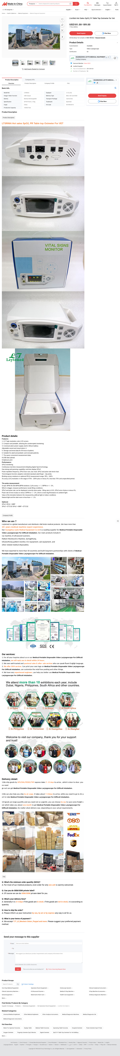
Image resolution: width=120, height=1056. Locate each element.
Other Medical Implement (31, 1014)
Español (22, 1044)
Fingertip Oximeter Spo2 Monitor (26, 1032)
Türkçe (96, 1044)
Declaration (79, 1048)
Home (3, 13)
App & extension (96, 9)
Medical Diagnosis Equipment (37, 13)
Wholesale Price (63, 1042)
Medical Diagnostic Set (89, 1014)
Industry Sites (72, 1042)
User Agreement (70, 1048)
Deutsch (57, 1044)
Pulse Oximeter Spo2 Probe (94, 1028)
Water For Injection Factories (11, 1028)
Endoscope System (65, 988)
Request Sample (100, 37)
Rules (116, 9)
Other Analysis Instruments (50, 1014)
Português (28, 1044)
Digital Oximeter (44, 1032)
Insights (107, 1042)
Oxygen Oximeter (8, 1032)
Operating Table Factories (60, 1028)
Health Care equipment (66, 995)
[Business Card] (115, 88)
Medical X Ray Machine (66, 991)
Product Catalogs (28, 984)
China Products (23, 1042)
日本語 (80, 1044)
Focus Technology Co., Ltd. (48, 1048)
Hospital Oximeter (77, 1028)
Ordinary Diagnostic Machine (97, 995)
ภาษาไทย (90, 1044)
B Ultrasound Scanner (37, 991)
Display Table (28, 1028)
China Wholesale (52, 1042)
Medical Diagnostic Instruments (12, 1019)
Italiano (51, 1044)
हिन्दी (85, 1044)
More (3, 1036)
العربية (70, 1044)
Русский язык (43, 1044)
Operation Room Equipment (39, 988)
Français (35, 1044)
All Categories (8, 9)
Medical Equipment (23, 13)
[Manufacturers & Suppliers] (12, 4)
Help (85, 9)
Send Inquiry (81, 33)
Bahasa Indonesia (112, 1044)
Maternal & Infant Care (37, 995)
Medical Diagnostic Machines (70, 1014)
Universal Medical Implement (11, 1014)
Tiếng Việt (102, 1044)
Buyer (77, 9)
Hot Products (14, 1042)
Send (17, 969)
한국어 (75, 1044)
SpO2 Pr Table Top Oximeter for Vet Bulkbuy (65, 1032)
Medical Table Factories (42, 1028)
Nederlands (63, 1044)
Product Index (92, 1042)
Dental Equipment (7, 995)
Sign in (116, 5)
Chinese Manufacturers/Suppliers (37, 1042)
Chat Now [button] (107, 33)
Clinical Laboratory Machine (10, 991)
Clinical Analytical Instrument (97, 988)
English (16, 1044)
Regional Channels (82, 1042)
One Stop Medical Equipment (10, 988)
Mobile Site (100, 1042)
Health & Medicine (11, 13)
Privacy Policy (87, 1048)
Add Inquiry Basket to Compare (34, 69)
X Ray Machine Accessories (97, 991)
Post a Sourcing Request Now (56, 969)
